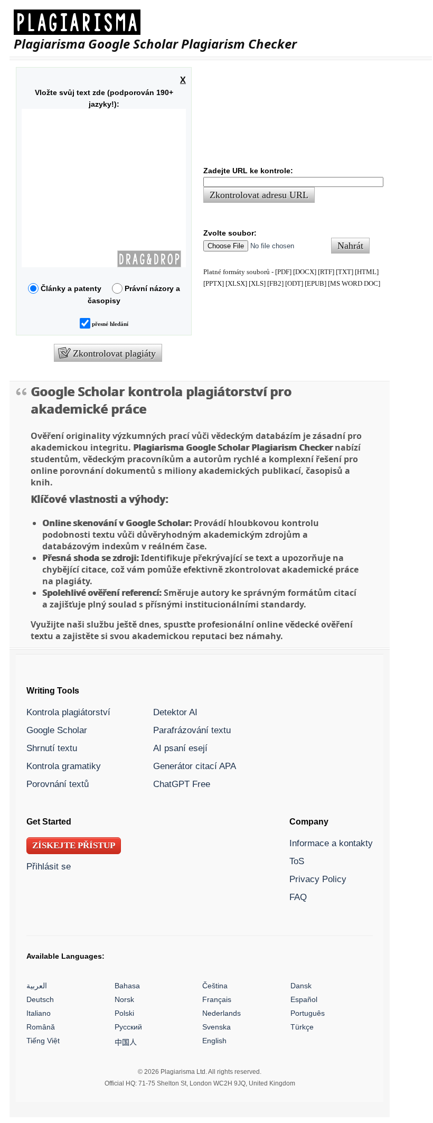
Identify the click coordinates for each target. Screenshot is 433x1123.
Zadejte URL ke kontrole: (248, 170)
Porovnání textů (57, 784)
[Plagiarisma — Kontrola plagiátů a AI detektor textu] (155, 22)
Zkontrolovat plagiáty (114, 353)
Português (307, 1013)
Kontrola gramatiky (63, 766)
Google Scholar (56, 730)
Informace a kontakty (331, 843)
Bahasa (127, 985)
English (214, 1040)
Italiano (38, 1013)
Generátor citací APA (194, 766)
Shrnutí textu (51, 748)
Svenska (216, 1027)
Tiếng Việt (43, 1040)
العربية (36, 985)
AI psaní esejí (180, 748)
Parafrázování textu (192, 730)
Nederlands (221, 1013)
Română (40, 1027)
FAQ (298, 897)
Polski (124, 1013)
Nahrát (350, 246)
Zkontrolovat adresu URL (259, 195)
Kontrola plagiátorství (68, 712)
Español (303, 999)
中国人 (126, 1042)
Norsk (124, 999)
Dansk (301, 985)
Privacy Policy (317, 879)
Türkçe (302, 1027)
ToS (296, 861)
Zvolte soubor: (230, 233)
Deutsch (40, 999)
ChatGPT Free (181, 784)
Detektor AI (175, 712)
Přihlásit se (48, 866)
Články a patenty (74, 288)
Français (216, 999)
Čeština (215, 985)
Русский (128, 1027)
